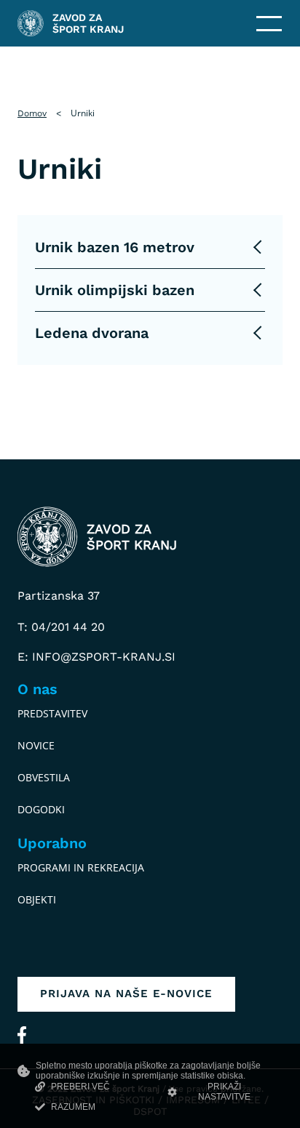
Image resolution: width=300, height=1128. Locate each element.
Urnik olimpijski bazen (114, 290)
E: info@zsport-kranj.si (96, 657)
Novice (36, 745)
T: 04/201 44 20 (61, 627)
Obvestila (43, 777)
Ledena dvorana (92, 333)
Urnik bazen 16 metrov (114, 247)
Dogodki (41, 809)
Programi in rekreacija (80, 867)
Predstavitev (52, 713)
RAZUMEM (73, 1107)
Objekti (36, 899)
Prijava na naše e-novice (126, 993)
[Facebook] (21, 1035)
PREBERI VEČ (80, 1086)
